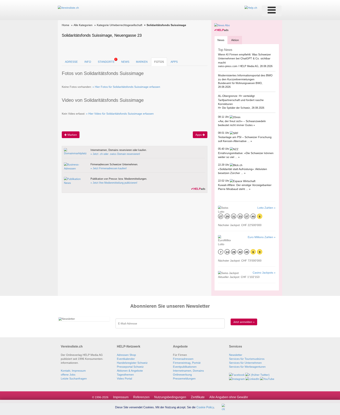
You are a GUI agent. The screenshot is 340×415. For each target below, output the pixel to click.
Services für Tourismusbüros (246, 358)
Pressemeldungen (184, 378)
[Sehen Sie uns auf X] (257, 374)
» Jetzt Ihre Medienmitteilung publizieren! (114, 182)
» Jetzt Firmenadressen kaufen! (109, 168)
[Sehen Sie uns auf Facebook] (237, 374)
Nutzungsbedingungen (170, 397)
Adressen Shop (126, 354)
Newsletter (235, 354)
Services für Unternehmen (245, 362)
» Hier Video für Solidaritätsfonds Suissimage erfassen (120, 113)
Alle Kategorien (83, 25)
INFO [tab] (87, 61)
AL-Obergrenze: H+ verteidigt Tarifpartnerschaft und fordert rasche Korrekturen (241, 100)
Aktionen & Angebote (130, 370)
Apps (198, 134)
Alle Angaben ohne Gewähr (228, 397)
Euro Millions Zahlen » (261, 237)
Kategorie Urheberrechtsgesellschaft (119, 25)
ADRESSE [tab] (71, 61)
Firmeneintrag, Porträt (186, 362)
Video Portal (124, 378)
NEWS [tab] (125, 61)
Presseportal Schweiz (130, 366)
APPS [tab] (174, 61)
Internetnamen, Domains (188, 370)
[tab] (220, 40)
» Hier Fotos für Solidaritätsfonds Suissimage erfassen (126, 86)
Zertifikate (198, 397)
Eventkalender (126, 358)
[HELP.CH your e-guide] (251, 7)
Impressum (120, 397)
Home (65, 25)
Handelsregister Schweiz (132, 362)
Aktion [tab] (235, 40)
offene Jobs (68, 374)
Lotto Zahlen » (266, 207)
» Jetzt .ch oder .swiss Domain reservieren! (115, 153)
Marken (72, 134)
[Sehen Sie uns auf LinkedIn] (252, 378)
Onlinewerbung (182, 374)
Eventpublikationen (185, 366)
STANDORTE (107, 60)
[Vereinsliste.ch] (68, 7)
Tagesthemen (125, 374)
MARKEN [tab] (142, 61)
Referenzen (141, 397)
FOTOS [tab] (159, 61)
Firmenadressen (183, 358)
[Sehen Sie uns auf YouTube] (267, 378)
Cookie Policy (205, 407)
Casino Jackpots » (264, 272)
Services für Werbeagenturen (247, 366)
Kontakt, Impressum (73, 370)
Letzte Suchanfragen (74, 378)
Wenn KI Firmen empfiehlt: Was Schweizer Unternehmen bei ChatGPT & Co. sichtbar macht (244, 58)
